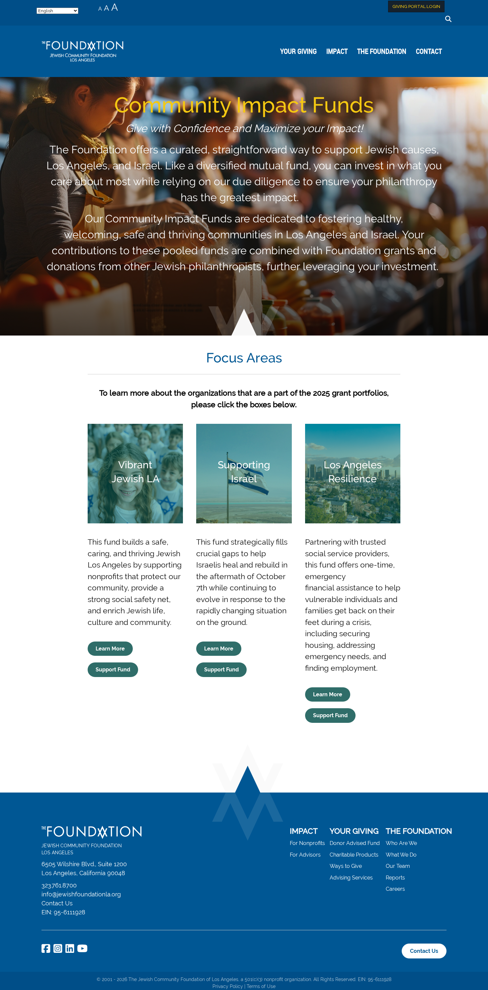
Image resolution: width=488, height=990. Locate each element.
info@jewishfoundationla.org (81, 894)
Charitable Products (354, 855)
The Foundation (381, 51)
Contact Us (57, 903)
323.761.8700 (59, 885)
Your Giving (298, 51)
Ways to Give (346, 866)
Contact (429, 51)
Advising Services (351, 878)
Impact (337, 51)
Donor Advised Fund (355, 843)
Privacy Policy (227, 986)
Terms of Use (261, 986)
